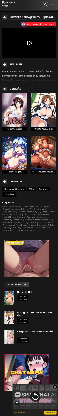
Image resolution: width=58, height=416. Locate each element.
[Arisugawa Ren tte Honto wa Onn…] (9, 317)
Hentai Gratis (30, 214)
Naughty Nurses (14, 129)
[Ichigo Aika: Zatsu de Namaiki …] (9, 336)
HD (39, 212)
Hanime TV (31, 212)
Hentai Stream (42, 217)
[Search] (45, 4)
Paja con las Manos (44, 222)
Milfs (31, 189)
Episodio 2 (23, 296)
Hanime (21, 212)
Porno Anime (8, 225)
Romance (41, 225)
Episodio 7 (23, 322)
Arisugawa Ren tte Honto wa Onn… (34, 314)
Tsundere (9, 194)
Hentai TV (7, 220)
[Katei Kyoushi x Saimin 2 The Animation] (43, 152)
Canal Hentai (30, 206)
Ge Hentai (42, 209)
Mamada (29, 220)
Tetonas (43, 189)
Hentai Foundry (16, 214)
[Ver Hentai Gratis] (10, 4)
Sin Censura (27, 228)
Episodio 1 (23, 299)
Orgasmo (29, 222)
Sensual (6, 228)
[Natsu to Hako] (9, 297)
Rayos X (32, 225)
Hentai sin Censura (14, 189)
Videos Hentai (9, 230)
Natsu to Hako (25, 292)
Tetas (37, 228)
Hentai (45, 212)
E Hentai (24, 209)
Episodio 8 (23, 319)
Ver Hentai (45, 228)
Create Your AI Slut (43, 129)
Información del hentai (42, 24)
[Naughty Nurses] (14, 109)
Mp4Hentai (18, 222)
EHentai (33, 209)
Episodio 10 (23, 342)
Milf (51, 220)
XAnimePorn (29, 230)
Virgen (20, 230)
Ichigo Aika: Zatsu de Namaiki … (35, 333)
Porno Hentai (21, 225)
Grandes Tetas (10, 212)
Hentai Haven (44, 214)
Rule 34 (51, 225)
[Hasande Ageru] (14, 152)
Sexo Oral (16, 228)
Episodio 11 (23, 339)
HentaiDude (18, 220)
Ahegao (18, 206)
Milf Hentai (7, 222)
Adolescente (8, 206)
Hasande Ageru (14, 172)
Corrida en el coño (11, 209)
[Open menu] (52, 4)
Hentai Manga (9, 217)
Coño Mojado (43, 206)
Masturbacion (41, 220)
